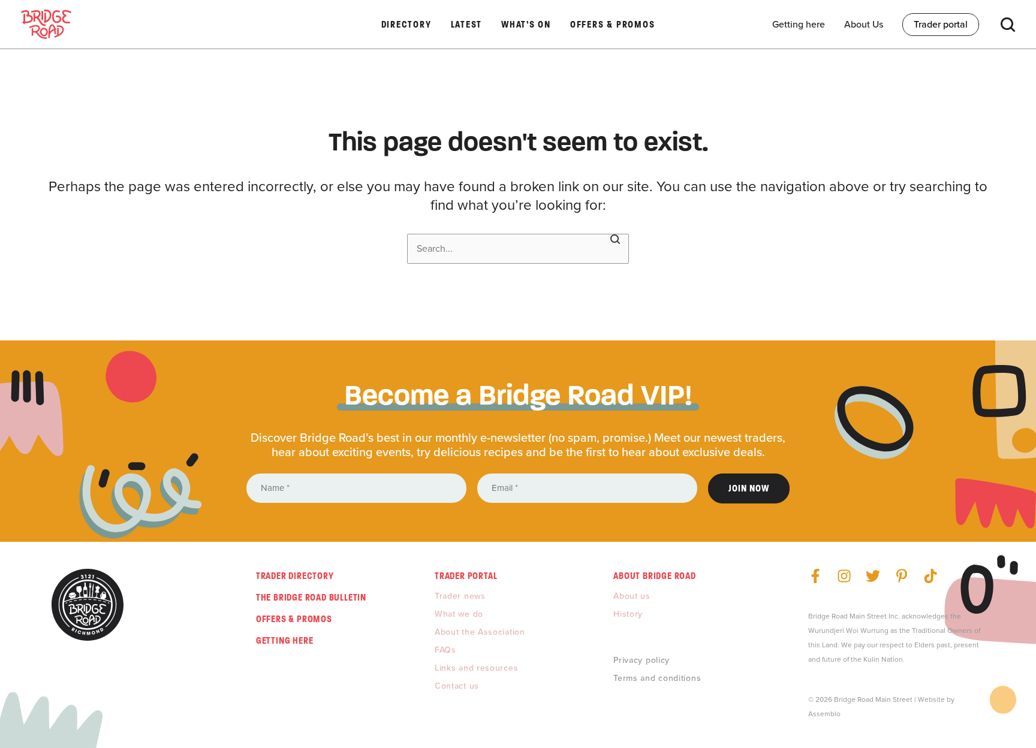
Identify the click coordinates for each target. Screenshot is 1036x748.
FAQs (445, 650)
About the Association (480, 632)
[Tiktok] (930, 576)
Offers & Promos (294, 619)
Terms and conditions (657, 678)
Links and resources (476, 668)
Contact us (457, 686)
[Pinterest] (902, 576)
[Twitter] (873, 576)
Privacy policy (641, 660)
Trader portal (466, 575)
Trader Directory (295, 575)
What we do (459, 614)
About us (631, 596)
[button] (1008, 24)
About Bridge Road (654, 575)
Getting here (285, 640)
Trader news (460, 596)
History (628, 614)
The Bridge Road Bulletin (311, 597)
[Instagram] (844, 576)
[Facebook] (815, 576)
